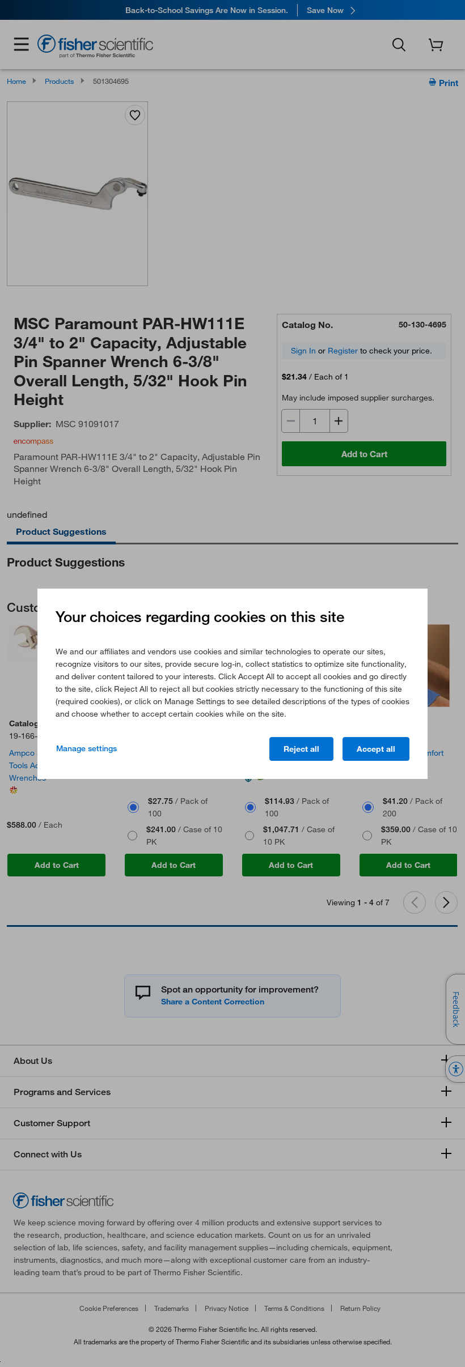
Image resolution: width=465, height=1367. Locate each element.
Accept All (376, 749)
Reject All (301, 749)
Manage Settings (86, 748)
